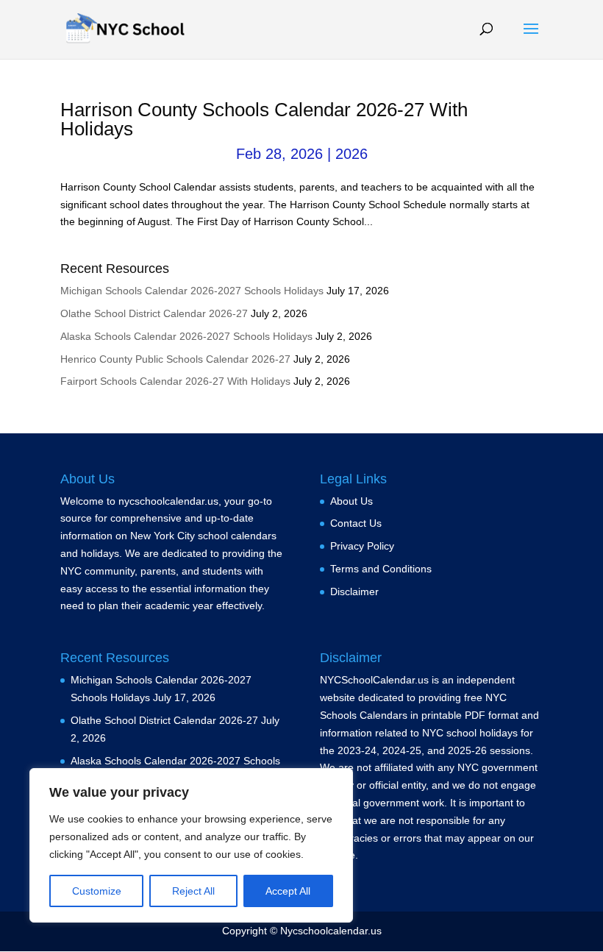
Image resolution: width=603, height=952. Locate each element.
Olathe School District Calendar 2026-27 (154, 313)
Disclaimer (354, 591)
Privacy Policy (362, 546)
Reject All (193, 891)
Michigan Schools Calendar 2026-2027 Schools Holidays (192, 290)
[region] (191, 845)
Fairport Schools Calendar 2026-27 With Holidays (175, 381)
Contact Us (356, 523)
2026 (351, 154)
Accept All (287, 891)
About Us (351, 501)
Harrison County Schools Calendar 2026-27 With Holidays (264, 119)
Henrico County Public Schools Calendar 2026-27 (175, 359)
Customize (96, 891)
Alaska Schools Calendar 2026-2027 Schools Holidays (186, 336)
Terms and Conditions (381, 569)
